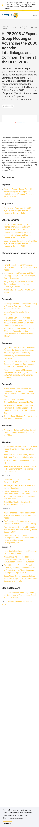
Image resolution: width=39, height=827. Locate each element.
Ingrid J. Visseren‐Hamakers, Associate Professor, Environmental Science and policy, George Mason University (19, 350)
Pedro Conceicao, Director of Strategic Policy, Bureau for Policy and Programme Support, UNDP (20, 529)
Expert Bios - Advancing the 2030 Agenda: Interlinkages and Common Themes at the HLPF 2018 (18, 235)
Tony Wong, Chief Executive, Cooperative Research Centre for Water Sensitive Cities (20, 449)
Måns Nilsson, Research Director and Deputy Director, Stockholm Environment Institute (20, 267)
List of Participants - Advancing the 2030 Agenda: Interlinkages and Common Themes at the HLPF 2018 (20, 243)
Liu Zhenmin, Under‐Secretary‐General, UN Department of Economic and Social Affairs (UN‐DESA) (20, 595)
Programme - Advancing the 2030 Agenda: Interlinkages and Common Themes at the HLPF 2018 (18, 210)
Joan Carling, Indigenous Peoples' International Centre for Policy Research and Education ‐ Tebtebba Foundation (20, 559)
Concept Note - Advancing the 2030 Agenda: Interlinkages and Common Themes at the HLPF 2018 (18, 227)
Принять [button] (7, 823)
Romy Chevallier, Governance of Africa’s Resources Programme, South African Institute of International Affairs (20, 364)
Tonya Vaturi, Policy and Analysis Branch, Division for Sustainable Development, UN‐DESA (20, 432)
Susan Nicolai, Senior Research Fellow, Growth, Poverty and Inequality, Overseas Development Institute (20, 578)
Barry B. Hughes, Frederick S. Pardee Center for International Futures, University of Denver (18, 284)
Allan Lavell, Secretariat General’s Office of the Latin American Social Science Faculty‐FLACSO (20, 469)
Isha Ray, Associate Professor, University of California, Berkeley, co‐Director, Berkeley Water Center (20, 306)
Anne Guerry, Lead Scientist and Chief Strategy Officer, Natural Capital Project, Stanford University (20, 275)
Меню (35, 15)
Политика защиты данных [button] (13, 818)
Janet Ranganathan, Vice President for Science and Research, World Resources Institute (20, 515)
